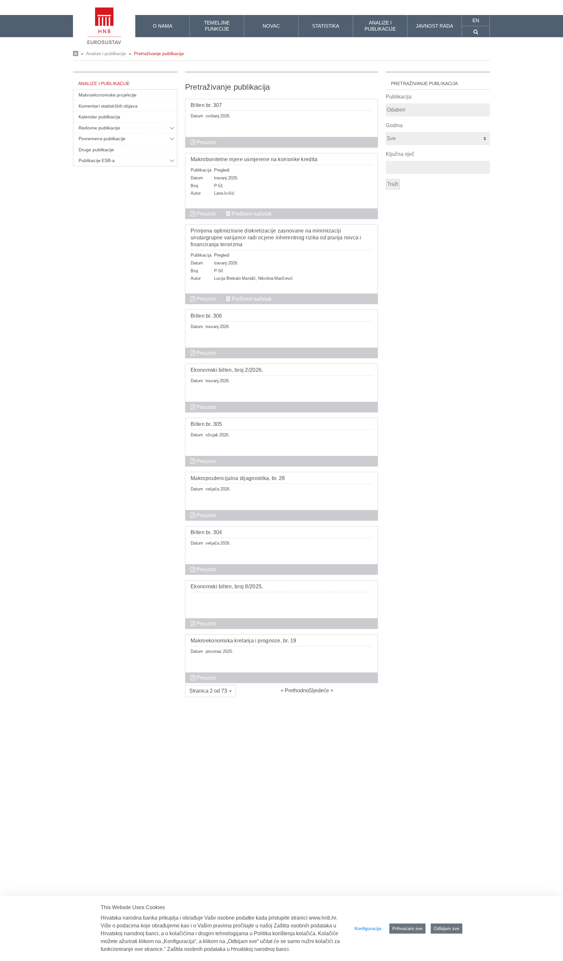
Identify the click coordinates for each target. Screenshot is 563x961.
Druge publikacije (96, 149)
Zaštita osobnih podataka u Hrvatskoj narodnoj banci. (228, 949)
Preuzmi (205, 142)
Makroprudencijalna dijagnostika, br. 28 (238, 478)
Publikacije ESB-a (97, 160)
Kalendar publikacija (99, 116)
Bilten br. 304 (206, 532)
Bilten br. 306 (206, 316)
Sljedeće (319, 690)
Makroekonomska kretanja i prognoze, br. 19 (243, 640)
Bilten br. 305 (206, 424)
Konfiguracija (367, 928)
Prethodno (296, 690)
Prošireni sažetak (251, 214)
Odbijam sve (446, 928)
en (475, 20)
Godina (394, 125)
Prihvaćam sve (407, 928)
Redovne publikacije (99, 127)
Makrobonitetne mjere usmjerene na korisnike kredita (254, 159)
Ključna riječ (400, 154)
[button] (210, 691)
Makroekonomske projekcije (108, 95)
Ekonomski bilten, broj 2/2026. (227, 370)
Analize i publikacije (106, 53)
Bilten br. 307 (206, 105)
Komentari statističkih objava (108, 106)
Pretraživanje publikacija (159, 53)
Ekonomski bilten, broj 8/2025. (227, 586)
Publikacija (398, 96)
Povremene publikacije (102, 138)
